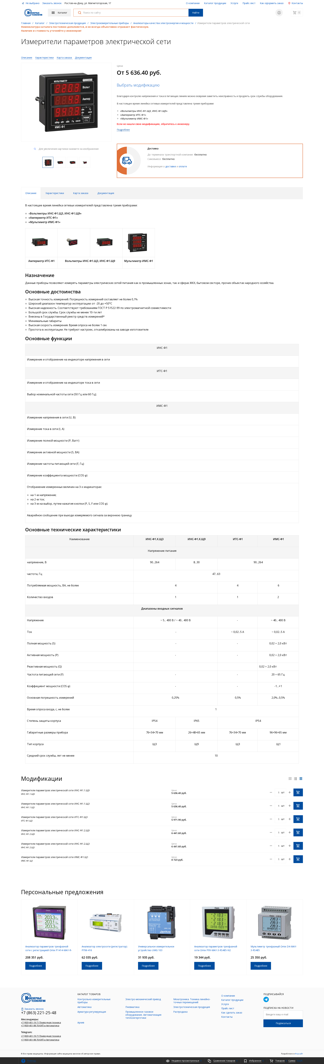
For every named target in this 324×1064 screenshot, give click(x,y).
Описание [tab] (30, 193)
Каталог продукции (215, 3)
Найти (195, 12)
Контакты (297, 3)
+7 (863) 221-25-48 (38, 1012)
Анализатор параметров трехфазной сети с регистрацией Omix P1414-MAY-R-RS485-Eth (48, 950)
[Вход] (279, 12)
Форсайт (299, 1053)
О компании (193, 3)
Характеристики (44, 57)
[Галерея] (295, 778)
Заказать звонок (52, 3)
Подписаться (283, 1023)
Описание (26, 57)
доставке (170, 166)
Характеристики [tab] (55, 193)
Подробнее (123, 129)
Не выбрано (32, 3)
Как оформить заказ (272, 3)
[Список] (301, 778)
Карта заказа (65, 57)
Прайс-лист (248, 3)
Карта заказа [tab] (80, 193)
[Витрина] (290, 778)
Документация (83, 57)
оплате (183, 166)
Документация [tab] (105, 193)
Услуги (234, 3)
